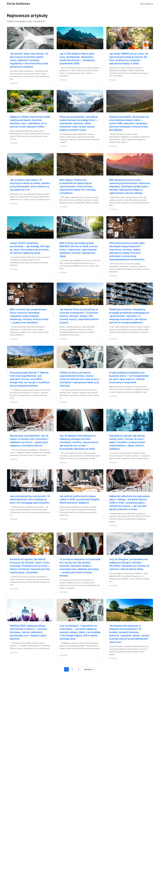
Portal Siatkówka (18, 3)
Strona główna (146, 4)
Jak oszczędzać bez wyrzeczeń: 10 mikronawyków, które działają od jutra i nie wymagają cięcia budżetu (30, 499)
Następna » (89, 669)
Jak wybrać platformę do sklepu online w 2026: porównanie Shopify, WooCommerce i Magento (80, 499)
